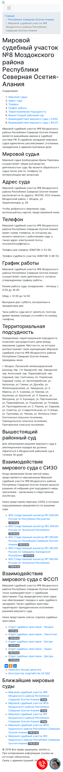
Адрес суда (15, 100)
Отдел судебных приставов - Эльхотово (32, 634)
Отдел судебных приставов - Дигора (30, 656)
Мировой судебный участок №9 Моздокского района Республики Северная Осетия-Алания (28, 696)
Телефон (13, 104)
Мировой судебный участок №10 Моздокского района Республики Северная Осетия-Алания (28, 707)
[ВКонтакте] (6, 666)
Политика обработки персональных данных (28, 764)
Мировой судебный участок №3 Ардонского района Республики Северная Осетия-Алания (34, 740)
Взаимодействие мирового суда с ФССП (33, 122)
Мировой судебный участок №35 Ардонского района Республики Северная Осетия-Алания (34, 729)
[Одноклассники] (11, 666)
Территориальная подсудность (27, 111)
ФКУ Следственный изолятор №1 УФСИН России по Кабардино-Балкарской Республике (33, 552)
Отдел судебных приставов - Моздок (31, 626)
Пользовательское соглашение (21, 767)
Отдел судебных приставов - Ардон (30, 648)
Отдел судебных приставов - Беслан (30, 641)
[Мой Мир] (15, 666)
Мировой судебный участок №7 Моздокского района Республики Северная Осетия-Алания (28, 718)
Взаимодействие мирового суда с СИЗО (33, 118)
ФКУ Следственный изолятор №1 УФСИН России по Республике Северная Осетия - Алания (34, 541)
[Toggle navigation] (9, 8)
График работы (17, 107)
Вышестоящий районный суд (26, 115)
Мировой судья (17, 96)
